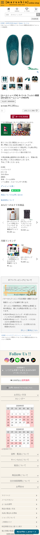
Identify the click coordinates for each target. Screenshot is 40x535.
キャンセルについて (20, 460)
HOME (3, 23)
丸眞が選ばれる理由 (9, 513)
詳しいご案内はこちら (29, 330)
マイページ (6, 495)
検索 (38, 14)
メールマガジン (7, 500)
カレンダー (20, 399)
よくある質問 (7, 504)
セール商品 (27, 11)
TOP (9, 11)
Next (37, 222)
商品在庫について (20, 475)
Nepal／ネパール (24, 23)
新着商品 (17, 11)
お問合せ (20, 486)
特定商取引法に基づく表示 (12, 526)
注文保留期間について (20, 481)
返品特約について (7, 200)
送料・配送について (20, 454)
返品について (20, 465)
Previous (3, 222)
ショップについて (8, 517)
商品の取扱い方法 (8, 509)
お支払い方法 (20, 395)
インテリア (10, 335)
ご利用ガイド (7, 522)
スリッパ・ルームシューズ (23, 335)
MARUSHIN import (11, 23)
